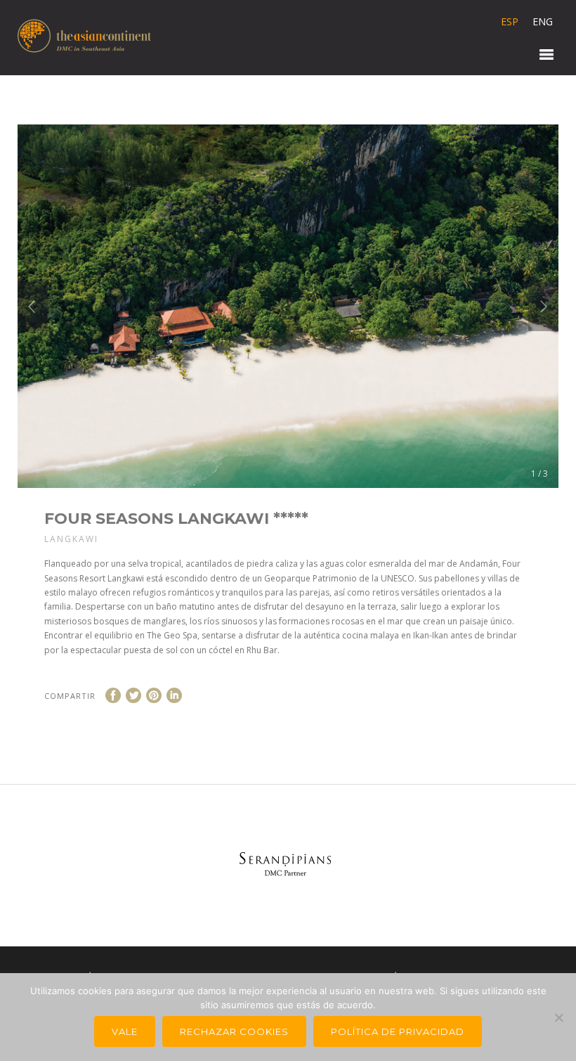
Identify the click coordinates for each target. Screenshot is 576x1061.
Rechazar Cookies (234, 1031)
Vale (125, 1031)
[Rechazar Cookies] (558, 1017)
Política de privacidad (397, 1031)
